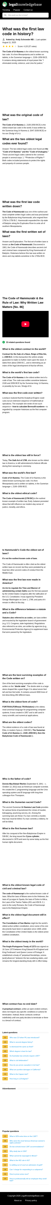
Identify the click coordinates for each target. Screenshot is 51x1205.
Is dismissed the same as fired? (21, 1047)
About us (18, 1200)
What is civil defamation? (19, 1060)
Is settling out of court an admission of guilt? (26, 1165)
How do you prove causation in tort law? (25, 1065)
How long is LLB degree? (19, 1079)
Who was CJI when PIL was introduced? (25, 1037)
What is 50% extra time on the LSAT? (24, 1136)
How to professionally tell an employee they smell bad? (28, 1180)
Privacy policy (31, 1200)
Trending (6, 10)
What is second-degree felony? (21, 1042)
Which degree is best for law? (21, 1051)
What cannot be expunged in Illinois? (23, 1156)
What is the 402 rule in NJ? (20, 1160)
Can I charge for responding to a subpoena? (26, 1169)
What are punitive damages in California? (25, 1069)
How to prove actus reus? (19, 1174)
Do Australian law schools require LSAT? (25, 1056)
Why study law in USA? (18, 1151)
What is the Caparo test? (19, 1074)
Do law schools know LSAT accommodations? (27, 1147)
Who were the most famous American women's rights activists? (27, 1142)
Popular (16, 10)
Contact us (28, 10)
